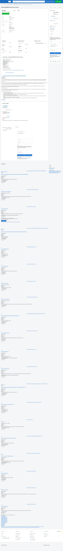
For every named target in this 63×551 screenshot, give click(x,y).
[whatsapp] (2, 114)
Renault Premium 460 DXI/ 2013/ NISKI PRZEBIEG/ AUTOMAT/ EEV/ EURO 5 (13, 231)
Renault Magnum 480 (4, 489)
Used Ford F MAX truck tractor (12, 526)
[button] (44, 7)
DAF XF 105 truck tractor (4, 526)
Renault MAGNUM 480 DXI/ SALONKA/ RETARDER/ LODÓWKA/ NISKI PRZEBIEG (14, 174)
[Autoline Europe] (4, 1)
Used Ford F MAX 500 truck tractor (21, 526)
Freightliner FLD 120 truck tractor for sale (16, 527)
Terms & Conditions (18, 533)
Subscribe (3, 220)
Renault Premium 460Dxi (5, 368)
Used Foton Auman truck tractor (30, 526)
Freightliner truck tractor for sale (39, 526)
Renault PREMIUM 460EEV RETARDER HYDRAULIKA (10, 315)
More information (52, 27)
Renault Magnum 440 (4, 506)
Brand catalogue (18, 539)
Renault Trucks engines (55, 171)
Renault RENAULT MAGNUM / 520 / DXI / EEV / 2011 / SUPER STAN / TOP (13, 387)
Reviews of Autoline (18, 537)
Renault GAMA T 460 (4, 208)
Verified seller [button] (6, 106)
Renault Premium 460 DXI (5, 299)
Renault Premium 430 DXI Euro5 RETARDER (8, 438)
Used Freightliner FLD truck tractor (6, 527)
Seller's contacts (3, 536)
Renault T (2, 421)
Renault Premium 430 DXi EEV (6, 191)
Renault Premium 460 (4, 266)
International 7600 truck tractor (35, 527)
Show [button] (8, 113)
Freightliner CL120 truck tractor (26, 527)
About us (2, 533)
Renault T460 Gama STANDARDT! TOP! (7, 404)
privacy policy (28, 156)
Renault (10, 16)
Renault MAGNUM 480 (4, 351)
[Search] (13, 1)
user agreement (19, 157)
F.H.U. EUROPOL (4, 105)
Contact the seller (5, 13)
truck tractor (10, 19)
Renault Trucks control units (53, 170)
